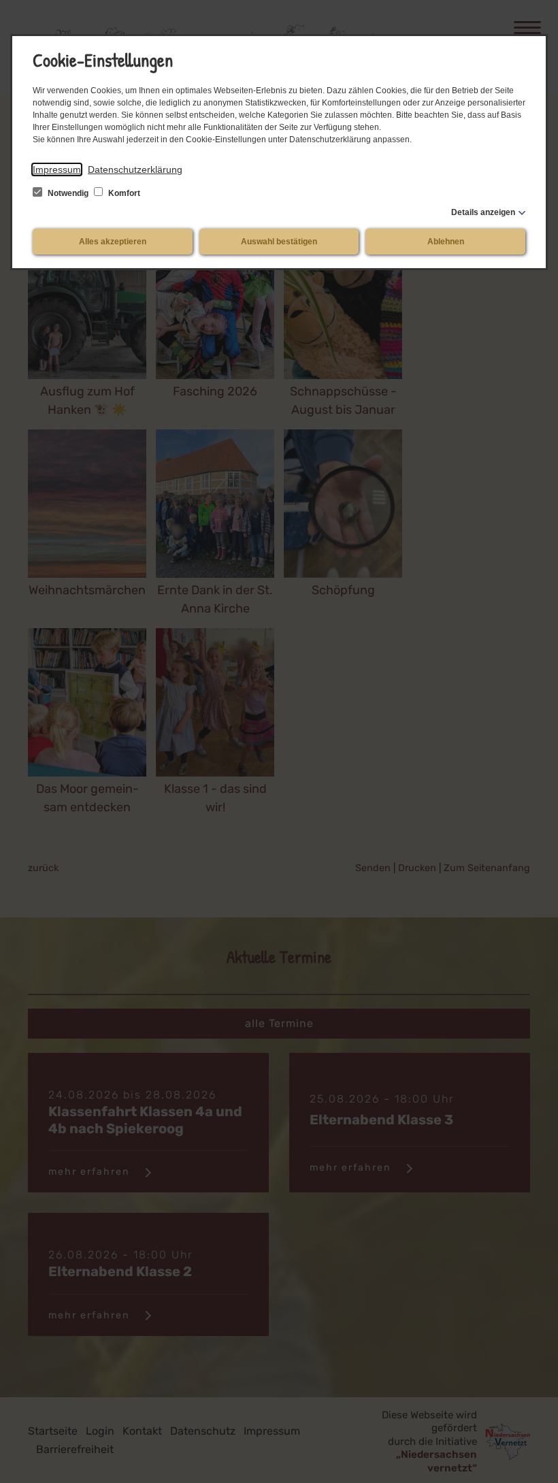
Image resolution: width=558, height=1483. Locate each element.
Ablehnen (445, 241)
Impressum (57, 169)
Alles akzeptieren (112, 241)
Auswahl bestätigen (279, 241)
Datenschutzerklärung (135, 169)
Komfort (123, 193)
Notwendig (68, 193)
